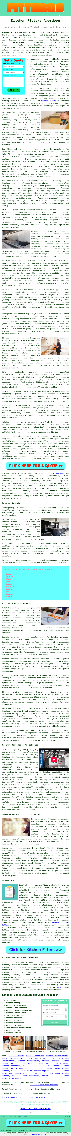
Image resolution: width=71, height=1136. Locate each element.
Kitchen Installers (43, 1073)
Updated (25, 1116)
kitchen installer (26, 363)
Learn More (37, 1135)
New (20, 1116)
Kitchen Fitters (16, 1056)
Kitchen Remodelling (30, 1058)
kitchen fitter (48, 101)
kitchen (47, 305)
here (59, 987)
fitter (13, 345)
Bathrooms (40, 1097)
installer (28, 316)
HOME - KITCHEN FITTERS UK (36, 1109)
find (11, 962)
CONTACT (55, 15)
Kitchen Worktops (50, 1061)
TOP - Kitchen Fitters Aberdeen (17, 1097)
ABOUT (49, 15)
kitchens (65, 217)
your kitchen (26, 50)
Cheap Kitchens (9, 1058)
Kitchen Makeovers (35, 1056)
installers (36, 292)
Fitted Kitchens (44, 1068)
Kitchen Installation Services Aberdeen (30, 995)
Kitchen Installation (28, 1061)
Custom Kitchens (59, 1063)
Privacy (67, 1116)
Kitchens (20, 1063)
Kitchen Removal (31, 1066)
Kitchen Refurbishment (57, 1056)
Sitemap (3, 1116)
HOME (37, 15)
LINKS (43, 15)
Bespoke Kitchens (23, 1073)
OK (46, 1135)
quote (29, 276)
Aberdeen (60, 473)
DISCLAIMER (64, 15)
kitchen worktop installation (27, 912)
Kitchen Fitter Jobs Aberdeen (44, 1085)
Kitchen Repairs (41, 1071)
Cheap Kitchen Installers (25, 1076)
